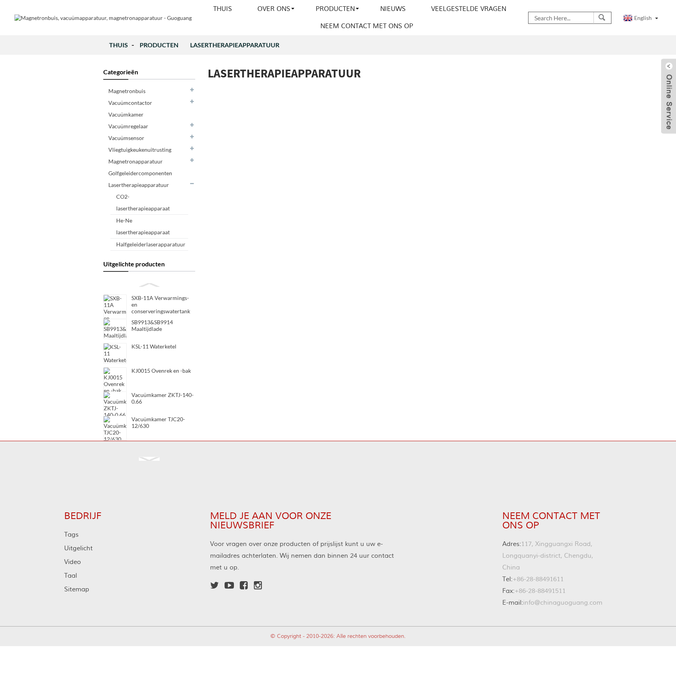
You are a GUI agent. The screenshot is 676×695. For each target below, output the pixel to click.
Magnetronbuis (127, 91)
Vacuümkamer (126, 114)
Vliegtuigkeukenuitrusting (139, 149)
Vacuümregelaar (128, 126)
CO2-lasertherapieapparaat (143, 202)
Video (72, 562)
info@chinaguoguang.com (552, 603)
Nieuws (393, 9)
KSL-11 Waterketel (153, 346)
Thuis (222, 9)
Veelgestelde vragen (468, 9)
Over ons (273, 9)
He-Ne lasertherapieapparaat (143, 226)
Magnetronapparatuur (135, 161)
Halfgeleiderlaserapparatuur (150, 244)
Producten (335, 9)
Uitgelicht (78, 548)
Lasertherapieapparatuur (234, 44)
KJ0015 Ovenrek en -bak (161, 370)
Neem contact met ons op (366, 26)
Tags (71, 535)
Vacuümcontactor (130, 102)
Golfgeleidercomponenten (140, 173)
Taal (70, 576)
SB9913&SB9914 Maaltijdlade (152, 325)
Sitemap (76, 589)
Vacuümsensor (126, 138)
